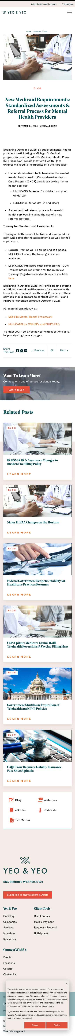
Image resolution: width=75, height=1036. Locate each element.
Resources (37, 31)
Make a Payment (44, 922)
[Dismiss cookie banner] (67, 984)
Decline (57, 1025)
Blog (45, 31)
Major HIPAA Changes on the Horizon (33, 522)
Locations (9, 963)
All (52, 350)
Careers (7, 968)
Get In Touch (16, 389)
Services (8, 927)
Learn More (19, 474)
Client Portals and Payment (43, 4)
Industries (9, 933)
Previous (39, 350)
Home (28, 31)
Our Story (8, 916)
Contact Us (10, 974)
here (11, 278)
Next (62, 350)
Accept (35, 1025)
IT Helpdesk (67, 4)
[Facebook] (17, 351)
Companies (10, 922)
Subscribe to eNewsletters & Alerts (27, 894)
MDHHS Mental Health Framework (30, 316)
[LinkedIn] (25, 351)
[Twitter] (21, 350)
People (7, 957)
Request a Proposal (45, 927)
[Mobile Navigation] (69, 12)
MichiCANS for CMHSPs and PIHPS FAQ (34, 324)
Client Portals (42, 916)
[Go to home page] (37, 12)
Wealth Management (14, 1031)
